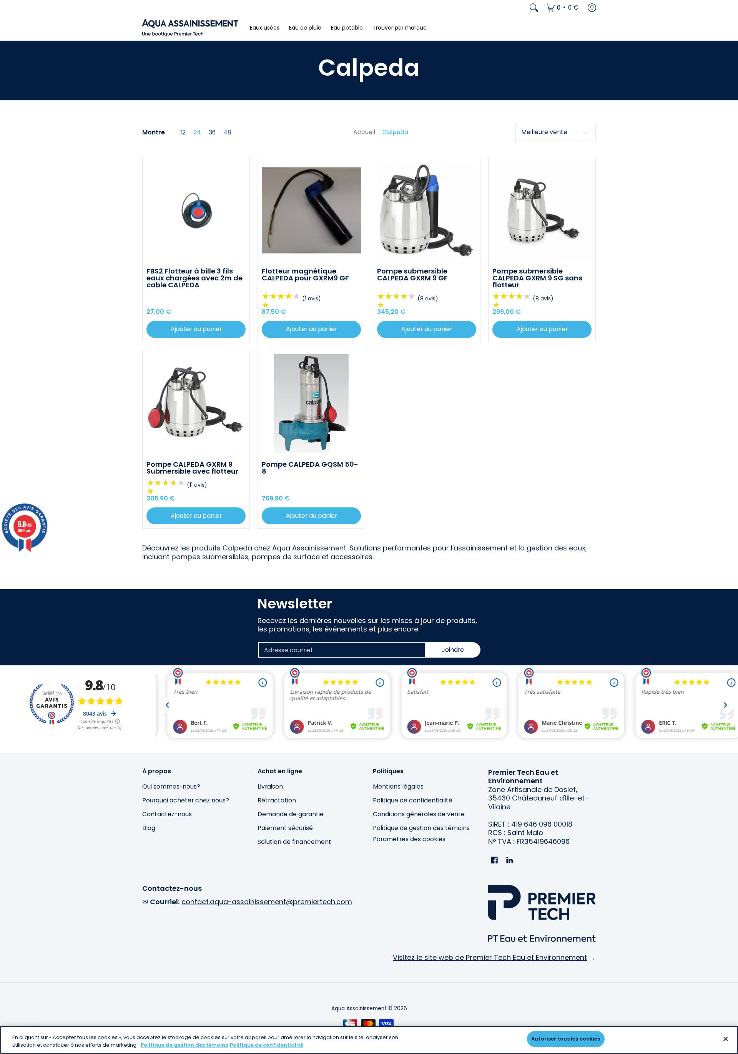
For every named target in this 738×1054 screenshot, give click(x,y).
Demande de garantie (291, 814)
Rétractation (277, 800)
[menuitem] (562, 7)
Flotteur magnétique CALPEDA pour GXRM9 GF (305, 274)
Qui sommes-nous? (171, 786)
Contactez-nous (167, 814)
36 (212, 132)
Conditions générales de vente (419, 814)
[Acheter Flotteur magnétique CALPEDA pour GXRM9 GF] (311, 210)
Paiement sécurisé (285, 828)
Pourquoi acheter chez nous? (185, 800)
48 (227, 132)
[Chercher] (533, 7)
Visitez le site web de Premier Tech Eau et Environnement (490, 957)
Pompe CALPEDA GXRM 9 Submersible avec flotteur (192, 467)
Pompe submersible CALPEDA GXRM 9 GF (412, 274)
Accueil (364, 132)
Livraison (270, 786)
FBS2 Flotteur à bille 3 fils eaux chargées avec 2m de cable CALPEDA (194, 278)
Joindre (453, 649)
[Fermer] (725, 1038)
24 (197, 132)
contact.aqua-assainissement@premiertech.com (266, 902)
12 (183, 132)
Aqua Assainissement (359, 1008)
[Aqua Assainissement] (190, 27)
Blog (148, 828)
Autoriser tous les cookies (565, 1038)
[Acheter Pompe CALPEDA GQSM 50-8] (311, 403)
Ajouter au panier (196, 329)
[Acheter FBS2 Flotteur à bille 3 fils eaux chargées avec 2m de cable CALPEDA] (196, 210)
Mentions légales (398, 786)
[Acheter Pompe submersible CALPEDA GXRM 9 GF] (426, 210)
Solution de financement (294, 841)
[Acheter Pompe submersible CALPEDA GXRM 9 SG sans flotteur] (542, 210)
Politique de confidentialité (412, 800)
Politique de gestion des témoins (421, 828)
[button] (494, 860)
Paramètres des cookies (409, 839)
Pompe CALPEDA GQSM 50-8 (310, 467)
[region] (369, 1040)
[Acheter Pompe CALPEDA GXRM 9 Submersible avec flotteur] (196, 403)
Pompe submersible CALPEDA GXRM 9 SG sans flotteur (537, 278)
